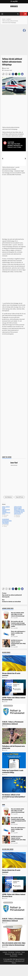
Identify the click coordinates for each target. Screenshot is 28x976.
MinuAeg (14, 6)
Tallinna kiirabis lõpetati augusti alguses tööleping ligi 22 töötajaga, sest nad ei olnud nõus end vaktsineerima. (19, 510)
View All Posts (19, 497)
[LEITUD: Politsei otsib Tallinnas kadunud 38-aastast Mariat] (14, 687)
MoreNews (18, 961)
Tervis (23, 952)
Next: (11, 600)
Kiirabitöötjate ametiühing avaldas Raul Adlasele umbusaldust (7, 521)
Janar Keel (6, 68)
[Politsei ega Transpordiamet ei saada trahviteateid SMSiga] (14, 760)
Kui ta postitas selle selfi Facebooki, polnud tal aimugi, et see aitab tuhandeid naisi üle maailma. (6, 625)
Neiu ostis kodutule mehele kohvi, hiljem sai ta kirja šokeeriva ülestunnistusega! (6, 615)
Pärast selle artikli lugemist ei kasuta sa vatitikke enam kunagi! (6, 634)
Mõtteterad (8, 954)
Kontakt (20, 954)
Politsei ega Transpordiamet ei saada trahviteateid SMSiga (12, 771)
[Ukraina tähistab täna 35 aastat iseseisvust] (14, 663)
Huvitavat (17, 952)
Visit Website (8, 497)
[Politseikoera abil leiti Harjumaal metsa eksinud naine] (14, 736)
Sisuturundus (13, 956)
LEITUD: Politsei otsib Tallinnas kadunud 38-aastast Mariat (13, 698)
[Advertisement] (14, 40)
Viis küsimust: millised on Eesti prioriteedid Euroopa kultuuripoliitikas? (13, 796)
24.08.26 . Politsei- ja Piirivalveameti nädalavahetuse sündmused (12, 723)
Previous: (12, 595)
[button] (2, 13)
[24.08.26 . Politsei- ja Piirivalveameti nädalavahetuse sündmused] (14, 712)
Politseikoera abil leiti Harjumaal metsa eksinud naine (13, 747)
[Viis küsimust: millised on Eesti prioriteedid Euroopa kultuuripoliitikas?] (14, 785)
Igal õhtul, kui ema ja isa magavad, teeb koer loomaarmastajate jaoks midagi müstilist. (6, 643)
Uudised (5, 952)
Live (25, 14)
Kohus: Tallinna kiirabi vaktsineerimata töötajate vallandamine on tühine (6, 510)
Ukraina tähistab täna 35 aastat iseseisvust (11, 674)
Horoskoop (11, 952)
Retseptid (14, 954)
